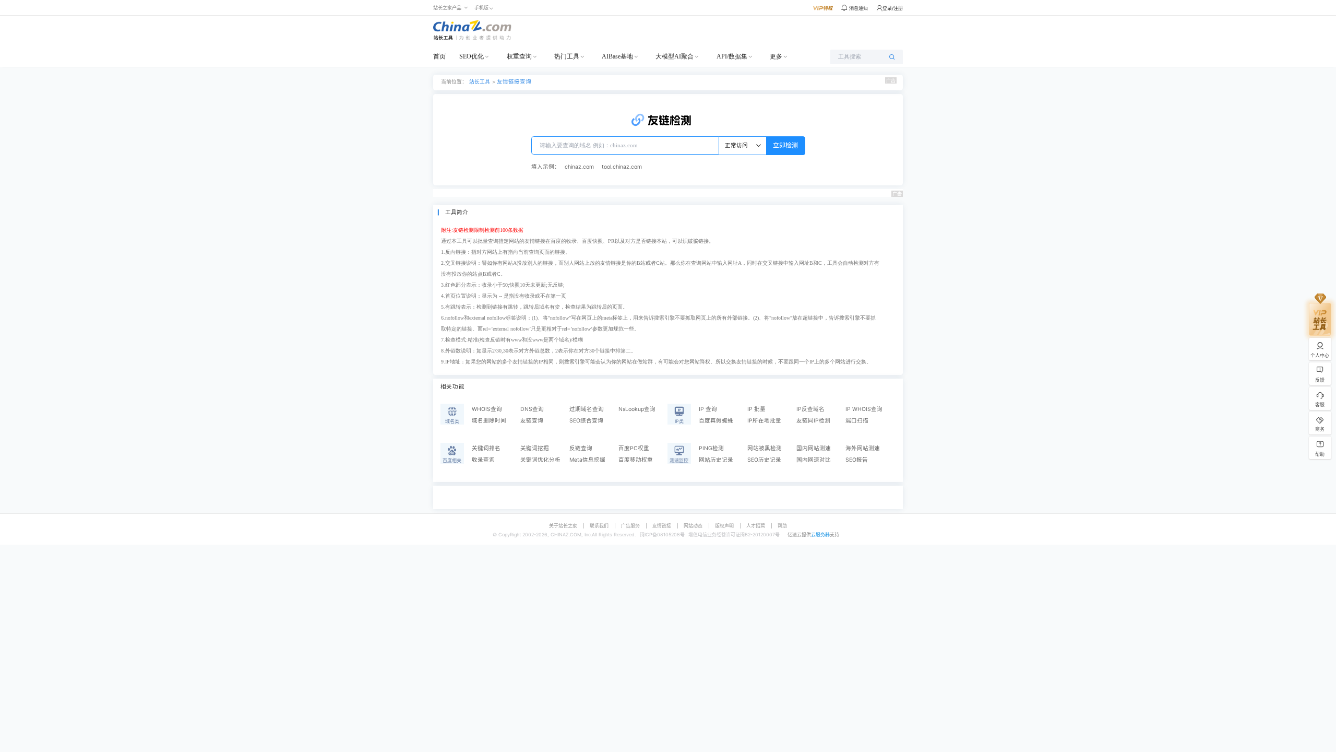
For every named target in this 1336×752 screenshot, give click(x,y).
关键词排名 (486, 448)
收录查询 (483, 459)
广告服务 (630, 525)
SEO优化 (471, 56)
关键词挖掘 (534, 448)
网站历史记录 (716, 459)
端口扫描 (856, 420)
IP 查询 (708, 409)
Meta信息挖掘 (587, 459)
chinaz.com (579, 166)
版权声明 (724, 525)
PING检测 (711, 448)
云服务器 (820, 534)
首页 (439, 56)
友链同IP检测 (813, 420)
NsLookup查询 (636, 409)
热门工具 (566, 56)
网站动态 (693, 525)
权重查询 (519, 56)
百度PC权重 (633, 448)
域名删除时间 (489, 420)
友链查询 (531, 420)
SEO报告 (856, 459)
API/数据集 (732, 56)
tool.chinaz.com (622, 166)
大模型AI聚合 (674, 56)
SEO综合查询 (586, 420)
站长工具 (479, 81)
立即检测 (785, 145)
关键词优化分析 (540, 459)
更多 (776, 56)
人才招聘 (755, 525)
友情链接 (661, 525)
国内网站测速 (813, 448)
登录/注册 (892, 8)
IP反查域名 (810, 409)
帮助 (782, 525)
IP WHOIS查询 (863, 409)
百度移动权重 (635, 459)
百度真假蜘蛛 (716, 420)
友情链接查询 (514, 81)
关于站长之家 (563, 525)
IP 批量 (756, 409)
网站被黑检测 (764, 448)
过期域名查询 (586, 409)
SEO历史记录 (764, 459)
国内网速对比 (813, 459)
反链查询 (580, 448)
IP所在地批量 (764, 420)
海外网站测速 (862, 448)
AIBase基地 (617, 56)
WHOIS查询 (487, 409)
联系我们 (599, 525)
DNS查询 (532, 409)
